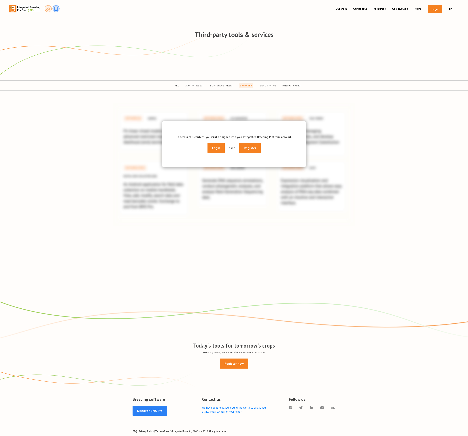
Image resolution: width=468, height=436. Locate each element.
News (417, 8)
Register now (234, 363)
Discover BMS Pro (149, 411)
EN (450, 8)
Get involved (400, 8)
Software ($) (194, 85)
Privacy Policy (146, 431)
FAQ (135, 431)
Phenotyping (291, 85)
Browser (246, 85)
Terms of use (162, 431)
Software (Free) (221, 85)
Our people (360, 8)
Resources (379, 8)
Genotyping (268, 85)
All (177, 85)
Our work (341, 8)
